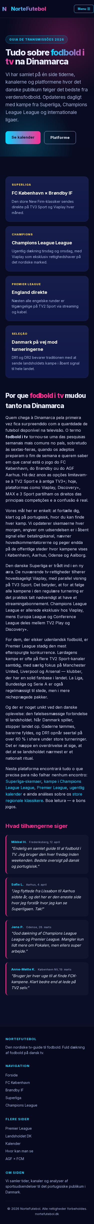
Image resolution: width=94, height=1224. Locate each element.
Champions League (21, 1105)
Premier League (52, 787)
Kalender (13, 1143)
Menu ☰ (84, 9)
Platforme (60, 137)
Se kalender (23, 137)
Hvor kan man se (19, 1151)
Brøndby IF (15, 1090)
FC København (18, 1082)
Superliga (13, 1098)
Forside (12, 1075)
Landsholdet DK (19, 1136)
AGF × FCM (15, 1159)
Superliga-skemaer (23, 781)
